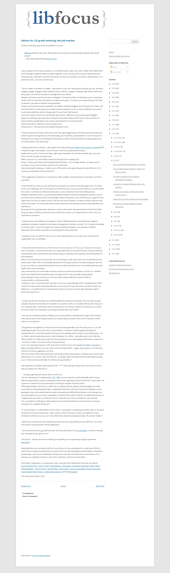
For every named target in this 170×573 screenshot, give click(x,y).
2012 (114, 249)
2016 (114, 129)
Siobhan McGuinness (52, 472)
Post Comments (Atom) (41, 555)
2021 (114, 106)
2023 (114, 97)
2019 (114, 115)
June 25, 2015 (52, 59)
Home (63, 486)
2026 (114, 84)
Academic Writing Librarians (120, 265)
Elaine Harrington (94, 469)
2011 (114, 253)
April (116, 221)
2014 (114, 240)
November (118, 142)
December (118, 138)
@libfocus (28, 53)
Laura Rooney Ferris (29, 466)
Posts (114, 67)
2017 (114, 124)
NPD (88, 345)
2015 (114, 133)
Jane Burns (67, 466)
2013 (114, 244)
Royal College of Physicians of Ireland (84, 147)
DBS (58, 377)
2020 (114, 111)
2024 (114, 93)
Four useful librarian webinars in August (129, 164)
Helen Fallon (95, 466)
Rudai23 (74, 472)
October (117, 147)
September (118, 151)
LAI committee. (82, 430)
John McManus (56, 466)
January (117, 234)
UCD (53, 377)
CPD (43, 476)
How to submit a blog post (119, 56)
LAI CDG (95, 345)
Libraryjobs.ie (114, 273)
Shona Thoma (40, 469)
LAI (42, 430)
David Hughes (53, 469)
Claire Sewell (26, 472)
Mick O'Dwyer (37, 472)
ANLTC (23, 348)
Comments (116, 72)
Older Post (100, 486)
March (116, 225)
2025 (114, 88)
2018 (114, 120)
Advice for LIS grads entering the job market (48, 40)
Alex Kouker (64, 469)
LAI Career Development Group (121, 269)
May (116, 216)
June (116, 212)
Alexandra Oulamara (80, 466)
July (115, 160)
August (117, 156)
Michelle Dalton (27, 469)
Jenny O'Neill (44, 466)
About (111, 52)
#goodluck (25, 442)
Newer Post (26, 486)
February (118, 230)
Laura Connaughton (78, 469)
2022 (114, 102)
